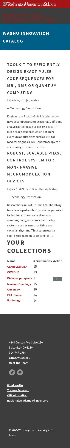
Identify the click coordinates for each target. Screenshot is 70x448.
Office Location (17, 395)
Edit (58, 279)
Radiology (13, 300)
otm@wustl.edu (19, 358)
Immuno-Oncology (19, 284)
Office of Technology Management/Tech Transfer (29, 17)
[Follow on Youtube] (20, 372)
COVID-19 (13, 272)
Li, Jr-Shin (33, 100)
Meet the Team (18, 363)
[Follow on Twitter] (12, 372)
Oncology (13, 289)
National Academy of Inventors (27, 400)
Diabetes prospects (19, 278)
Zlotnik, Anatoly (48, 189)
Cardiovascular (17, 266)
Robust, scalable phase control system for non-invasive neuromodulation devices (34, 167)
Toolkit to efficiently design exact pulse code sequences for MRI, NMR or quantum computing (33, 78)
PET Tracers (14, 294)
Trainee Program (18, 390)
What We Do (15, 385)
